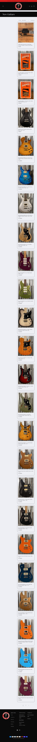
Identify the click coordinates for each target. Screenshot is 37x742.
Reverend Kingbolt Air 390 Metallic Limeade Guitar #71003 (25, 301)
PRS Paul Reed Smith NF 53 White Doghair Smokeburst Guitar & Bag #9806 (25, 330)
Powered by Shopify (21, 738)
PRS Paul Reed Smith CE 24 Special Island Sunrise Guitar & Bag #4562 (25, 443)
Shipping (12, 726)
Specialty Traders (17, 738)
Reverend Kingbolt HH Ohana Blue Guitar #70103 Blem (25, 670)
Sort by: (20, 20)
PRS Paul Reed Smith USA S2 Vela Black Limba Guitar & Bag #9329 (25, 245)
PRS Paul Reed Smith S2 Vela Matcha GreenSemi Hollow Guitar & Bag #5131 (24, 415)
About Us (12, 719)
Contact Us (12, 717)
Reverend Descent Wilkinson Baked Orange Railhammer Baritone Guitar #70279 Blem (25, 641)
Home (12, 714)
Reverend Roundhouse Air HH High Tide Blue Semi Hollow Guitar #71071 (25, 585)
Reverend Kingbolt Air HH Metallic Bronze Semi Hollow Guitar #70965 (25, 613)
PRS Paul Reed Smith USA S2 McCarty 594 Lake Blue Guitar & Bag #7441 (25, 187)
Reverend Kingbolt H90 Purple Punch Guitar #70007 (25, 698)
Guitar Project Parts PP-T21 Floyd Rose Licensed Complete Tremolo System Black (25, 45)
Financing (12, 721)
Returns (12, 724)
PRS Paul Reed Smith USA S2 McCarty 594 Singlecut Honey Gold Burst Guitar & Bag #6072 (25, 158)
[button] (3, 6)
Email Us (29, 718)
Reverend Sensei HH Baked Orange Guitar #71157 (25, 556)
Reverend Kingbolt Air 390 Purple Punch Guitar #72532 (25, 273)
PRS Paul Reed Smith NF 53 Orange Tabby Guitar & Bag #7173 (25, 358)
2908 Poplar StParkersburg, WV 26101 (22, 716)
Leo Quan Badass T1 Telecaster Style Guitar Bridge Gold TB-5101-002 (25, 101)
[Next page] (28, 705)
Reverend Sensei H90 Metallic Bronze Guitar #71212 (25, 471)
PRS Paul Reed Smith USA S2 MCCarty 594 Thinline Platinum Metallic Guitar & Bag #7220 (25, 216)
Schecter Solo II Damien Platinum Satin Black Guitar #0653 (25, 130)
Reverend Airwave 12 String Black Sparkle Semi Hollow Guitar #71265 (25, 500)
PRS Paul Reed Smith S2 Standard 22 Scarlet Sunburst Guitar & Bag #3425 (25, 386)
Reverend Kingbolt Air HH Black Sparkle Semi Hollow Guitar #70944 (25, 528)
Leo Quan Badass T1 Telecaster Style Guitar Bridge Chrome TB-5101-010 (25, 73)
